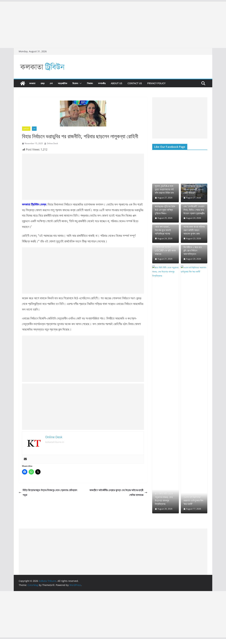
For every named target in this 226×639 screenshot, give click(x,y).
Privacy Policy (156, 83)
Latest (26, 128)
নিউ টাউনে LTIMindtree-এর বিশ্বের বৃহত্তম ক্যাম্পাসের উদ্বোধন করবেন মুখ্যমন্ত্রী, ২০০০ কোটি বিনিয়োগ (193, 184)
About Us (116, 83)
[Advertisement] (99, 25)
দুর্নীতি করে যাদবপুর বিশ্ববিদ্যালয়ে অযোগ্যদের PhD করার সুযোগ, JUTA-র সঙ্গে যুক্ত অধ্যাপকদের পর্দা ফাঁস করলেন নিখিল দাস (165, 184)
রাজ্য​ (43, 83)
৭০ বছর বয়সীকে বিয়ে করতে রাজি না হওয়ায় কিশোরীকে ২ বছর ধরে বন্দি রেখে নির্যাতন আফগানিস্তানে (192, 247)
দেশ (51, 83)
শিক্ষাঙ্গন (90, 83)
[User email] (25, 459)
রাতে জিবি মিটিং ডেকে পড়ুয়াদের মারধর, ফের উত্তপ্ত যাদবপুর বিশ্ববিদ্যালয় (164, 499)
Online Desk (52, 143)
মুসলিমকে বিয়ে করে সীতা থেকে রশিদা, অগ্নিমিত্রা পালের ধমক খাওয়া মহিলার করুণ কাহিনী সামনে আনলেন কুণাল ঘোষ (194, 226)
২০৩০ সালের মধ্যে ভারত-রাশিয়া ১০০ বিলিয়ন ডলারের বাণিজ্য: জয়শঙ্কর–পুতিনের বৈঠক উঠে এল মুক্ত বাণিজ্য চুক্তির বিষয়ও (165, 204)
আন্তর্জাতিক (62, 83)
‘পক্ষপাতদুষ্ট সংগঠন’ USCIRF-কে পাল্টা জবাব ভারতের (165, 251)
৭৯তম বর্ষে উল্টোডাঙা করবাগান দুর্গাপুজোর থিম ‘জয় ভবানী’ (193, 500)
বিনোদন (75, 83)
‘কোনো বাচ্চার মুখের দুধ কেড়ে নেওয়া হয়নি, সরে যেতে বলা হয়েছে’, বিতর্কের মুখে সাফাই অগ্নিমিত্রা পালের (164, 226)
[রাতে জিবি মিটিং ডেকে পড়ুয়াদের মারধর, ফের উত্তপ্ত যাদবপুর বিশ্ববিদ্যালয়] (165, 389)
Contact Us (135, 83)
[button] (80, 83)
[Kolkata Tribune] (23, 83)
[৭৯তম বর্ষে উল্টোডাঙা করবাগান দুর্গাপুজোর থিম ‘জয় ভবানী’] (194, 389)
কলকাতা (32, 83)
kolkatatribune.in (54, 442)
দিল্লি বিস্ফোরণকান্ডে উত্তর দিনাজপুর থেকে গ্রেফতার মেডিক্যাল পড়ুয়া (50, 492)
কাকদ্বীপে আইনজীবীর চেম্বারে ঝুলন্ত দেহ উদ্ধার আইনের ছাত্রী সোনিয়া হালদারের (116, 492)
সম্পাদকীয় (102, 83)
